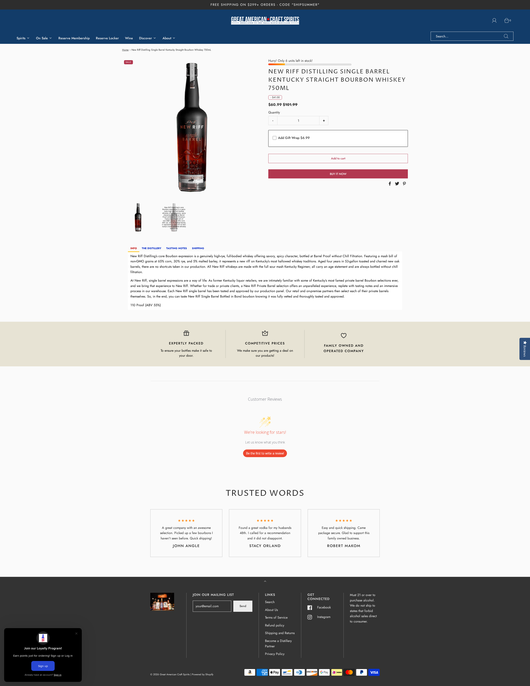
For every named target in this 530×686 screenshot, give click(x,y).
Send (243, 606)
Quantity (274, 112)
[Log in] (496, 20)
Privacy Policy (274, 653)
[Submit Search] (506, 36)
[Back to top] (265, 582)
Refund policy (274, 625)
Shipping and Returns (280, 633)
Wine (129, 38)
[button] (138, 217)
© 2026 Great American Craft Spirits (170, 674)
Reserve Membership (74, 38)
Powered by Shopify (202, 674)
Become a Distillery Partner (278, 643)
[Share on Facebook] (389, 183)
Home (125, 50)
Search (270, 602)
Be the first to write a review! (265, 453)
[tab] (133, 248)
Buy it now (338, 174)
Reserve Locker (107, 38)
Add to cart (338, 158)
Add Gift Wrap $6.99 (294, 137)
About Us (271, 609)
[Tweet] (396, 183)
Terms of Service (276, 617)
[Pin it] (404, 183)
